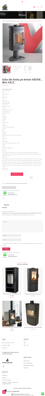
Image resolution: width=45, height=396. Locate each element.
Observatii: (4, 151)
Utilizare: (4, 157)
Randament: (4, 97)
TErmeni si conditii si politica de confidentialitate (10, 383)
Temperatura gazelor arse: (7, 147)
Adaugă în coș (16, 174)
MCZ (8, 183)
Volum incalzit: (5, 168)
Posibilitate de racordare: (7, 109)
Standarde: (4, 116)
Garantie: (4, 128)
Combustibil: (5, 141)
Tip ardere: (4, 100)
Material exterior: (6, 113)
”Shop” (3, 21)
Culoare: (4, 144)
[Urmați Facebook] (3, 198)
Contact (4, 377)
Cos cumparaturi (28, 363)
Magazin (26, 367)
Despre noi (4, 375)
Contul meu (22, 2)
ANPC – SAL (26, 345)
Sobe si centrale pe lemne (11, 21)
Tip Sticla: (4, 131)
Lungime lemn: (5, 122)
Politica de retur (6, 380)
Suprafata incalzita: (6, 103)
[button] (40, 25)
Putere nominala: (5, 90)
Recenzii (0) (6, 204)
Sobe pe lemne (20, 21)
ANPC (25, 342)
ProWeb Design (16, 391)
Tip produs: (4, 138)
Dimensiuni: (4, 125)
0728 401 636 (11, 193)
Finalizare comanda (29, 365)
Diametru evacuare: (6, 106)
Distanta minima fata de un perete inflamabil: (11, 135)
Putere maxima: (5, 94)
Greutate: (4, 119)
